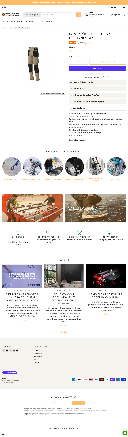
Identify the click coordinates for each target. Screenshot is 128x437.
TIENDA (5, 21)
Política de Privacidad (44, 414)
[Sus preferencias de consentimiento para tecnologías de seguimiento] (3, 433)
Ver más (63, 332)
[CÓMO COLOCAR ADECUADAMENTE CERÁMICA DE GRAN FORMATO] (64, 276)
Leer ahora (21, 320)
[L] (71, 53)
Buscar (4, 7)
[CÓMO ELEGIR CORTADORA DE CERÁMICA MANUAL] (106, 276)
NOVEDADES (31, 21)
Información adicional (77, 108)
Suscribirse (78, 403)
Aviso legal (64, 428)
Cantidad (71, 57)
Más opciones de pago (97, 73)
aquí (85, 140)
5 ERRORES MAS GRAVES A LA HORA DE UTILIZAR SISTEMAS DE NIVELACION (22, 297)
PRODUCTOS (16, 21)
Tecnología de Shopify (7, 382)
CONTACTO (50, 21)
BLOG (41, 21)
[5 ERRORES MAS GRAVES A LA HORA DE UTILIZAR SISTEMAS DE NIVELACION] (22, 276)
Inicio (4, 28)
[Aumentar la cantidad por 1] (85, 61)
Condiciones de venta (74, 428)
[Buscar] (78, 14)
